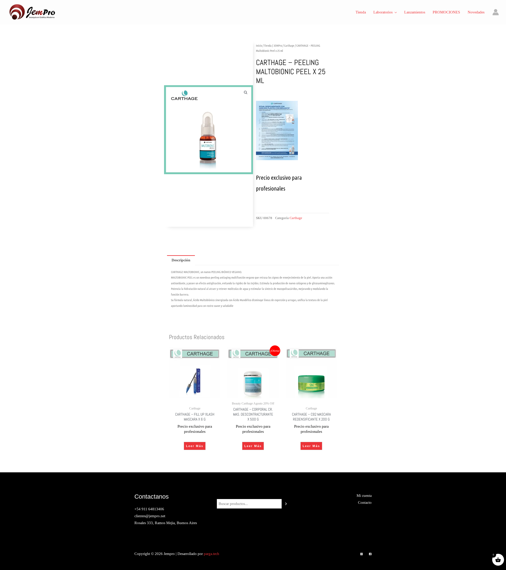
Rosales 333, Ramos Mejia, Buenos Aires (165, 523)
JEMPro (278, 45)
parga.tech (211, 554)
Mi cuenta (364, 495)
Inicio (259, 45)
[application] (395, 12)
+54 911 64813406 (149, 509)
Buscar (253, 495)
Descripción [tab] (181, 260)
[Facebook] (370, 554)
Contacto (365, 502)
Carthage (289, 45)
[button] (245, 92)
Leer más (194, 446)
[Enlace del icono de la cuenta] (495, 12)
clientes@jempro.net (149, 516)
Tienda (268, 45)
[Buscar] (286, 504)
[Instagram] (361, 554)
